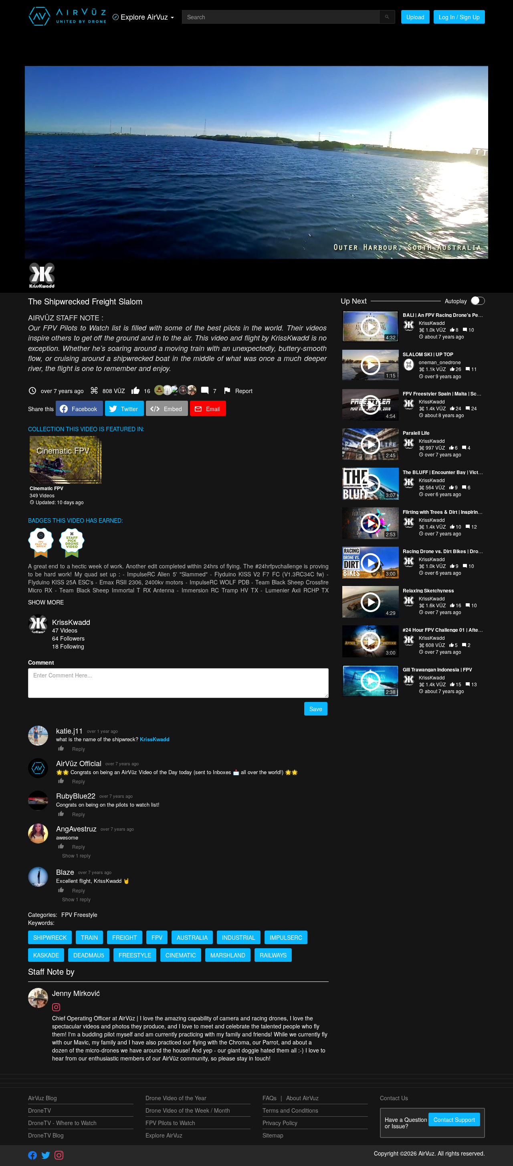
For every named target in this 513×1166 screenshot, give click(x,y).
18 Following (68, 646)
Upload (415, 17)
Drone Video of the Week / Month (187, 1110)
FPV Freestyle (79, 914)
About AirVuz (302, 1098)
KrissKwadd (71, 621)
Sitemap (273, 1135)
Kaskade (46, 955)
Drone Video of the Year (175, 1098)
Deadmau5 (88, 955)
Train (89, 937)
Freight (124, 937)
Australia (192, 937)
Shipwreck (50, 937)
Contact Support (454, 1119)
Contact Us (394, 1098)
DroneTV (39, 1110)
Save (315, 709)
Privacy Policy (280, 1123)
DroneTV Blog (46, 1135)
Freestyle (135, 955)
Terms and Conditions (290, 1110)
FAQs (270, 1098)
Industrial (238, 937)
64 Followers (68, 638)
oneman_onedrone (440, 362)
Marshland (227, 955)
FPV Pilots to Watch (170, 1123)
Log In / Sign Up (459, 17)
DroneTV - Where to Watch (62, 1123)
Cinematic (181, 955)
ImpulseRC (286, 937)
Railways (273, 955)
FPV (156, 937)
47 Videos (64, 630)
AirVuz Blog (42, 1098)
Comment (41, 662)
